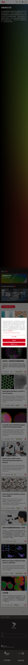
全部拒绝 (14, 340)
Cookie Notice (10, 330)
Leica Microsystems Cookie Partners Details (11, 332)
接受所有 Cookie (14, 344)
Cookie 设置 (14, 336)
